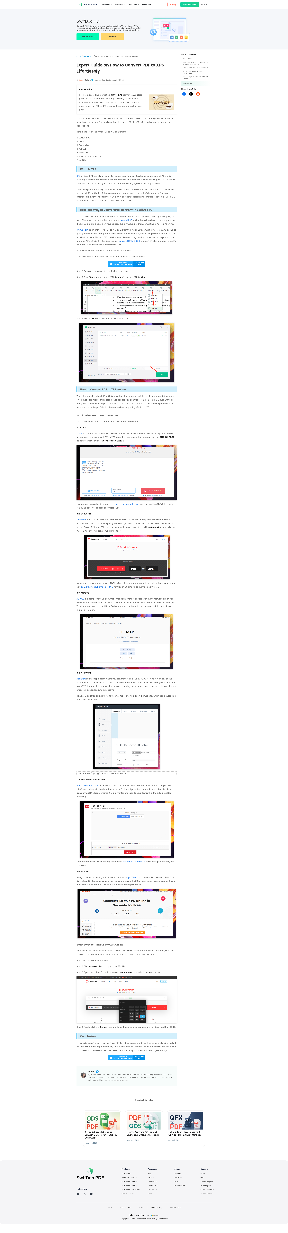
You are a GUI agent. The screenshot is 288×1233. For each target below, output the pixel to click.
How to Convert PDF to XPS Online (196, 68)
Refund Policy (156, 1207)
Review (176, 1182)
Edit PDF (151, 1178)
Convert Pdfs (88, 56)
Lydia (91, 1071)
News (150, 1194)
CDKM (79, 433)
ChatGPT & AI (153, 1186)
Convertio (81, 519)
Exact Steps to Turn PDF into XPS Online (195, 78)
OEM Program (205, 1186)
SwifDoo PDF (82, 229)
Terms (109, 1207)
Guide (202, 1173)
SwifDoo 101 (152, 1190)
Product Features (128, 1194)
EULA (141, 1207)
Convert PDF (152, 1182)
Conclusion (187, 83)
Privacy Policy (126, 1207)
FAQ (202, 1178)
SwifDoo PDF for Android (131, 1190)
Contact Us (178, 1178)
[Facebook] (77, 1194)
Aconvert (81, 678)
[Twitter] (84, 1194)
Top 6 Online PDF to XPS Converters (192, 72)
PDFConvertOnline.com (87, 785)
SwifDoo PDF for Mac (129, 1182)
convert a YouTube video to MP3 (97, 586)
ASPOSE (80, 598)
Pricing (173, 4)
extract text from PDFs (134, 861)
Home (78, 56)
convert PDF (126, 220)
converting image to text (126, 504)
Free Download (189, 4)
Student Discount (206, 1194)
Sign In (204, 4)
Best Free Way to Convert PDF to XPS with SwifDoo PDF (195, 63)
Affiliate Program (206, 1182)
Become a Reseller (207, 1190)
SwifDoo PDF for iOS (129, 1186)
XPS (78, 176)
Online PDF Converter (129, 1178)
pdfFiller (132, 877)
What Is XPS (187, 59)
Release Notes (179, 1186)
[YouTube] (91, 1194)
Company (177, 1173)
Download (146, 4)
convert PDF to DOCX (129, 241)
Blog (149, 1173)
